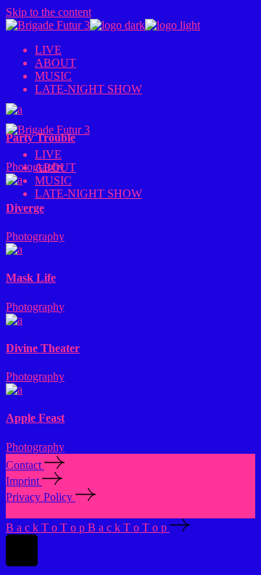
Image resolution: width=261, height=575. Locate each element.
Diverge (25, 208)
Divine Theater (43, 348)
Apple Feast (35, 418)
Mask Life (31, 278)
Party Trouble (40, 137)
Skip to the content (48, 12)
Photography (35, 166)
